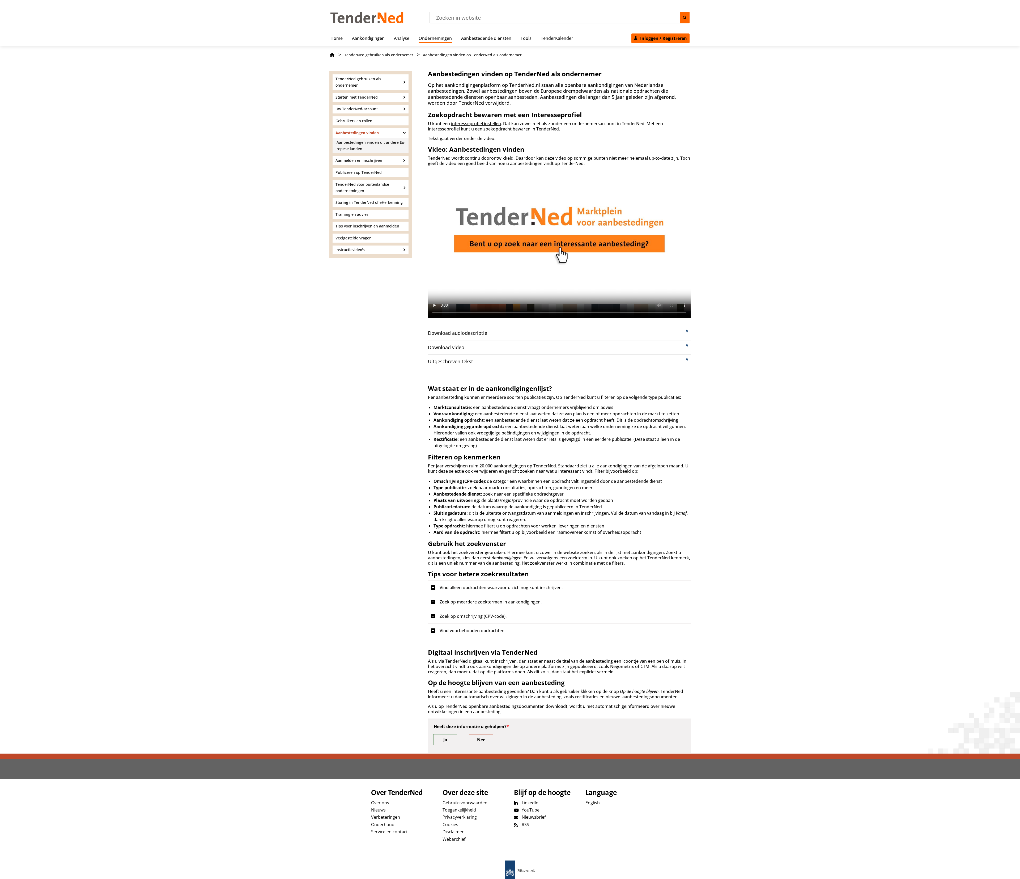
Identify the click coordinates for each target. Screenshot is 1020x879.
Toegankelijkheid (459, 810)
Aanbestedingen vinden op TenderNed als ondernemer (472, 54)
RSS (525, 824)
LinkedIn (530, 803)
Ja (445, 740)
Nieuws (378, 810)
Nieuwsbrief (534, 817)
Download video (446, 347)
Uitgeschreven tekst (450, 361)
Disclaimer (453, 832)
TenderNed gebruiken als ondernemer (378, 54)
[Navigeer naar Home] (366, 22)
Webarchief (454, 839)
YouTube (530, 810)
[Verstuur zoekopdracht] (685, 17)
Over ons (380, 803)
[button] (559, 587)
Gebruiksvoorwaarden (465, 803)
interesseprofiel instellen (476, 123)
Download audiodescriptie (457, 333)
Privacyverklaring (460, 817)
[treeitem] (336, 37)
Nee (481, 740)
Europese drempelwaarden (571, 91)
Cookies (450, 824)
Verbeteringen (385, 817)
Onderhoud (382, 824)
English (592, 803)
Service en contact (389, 832)
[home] (510, 869)
